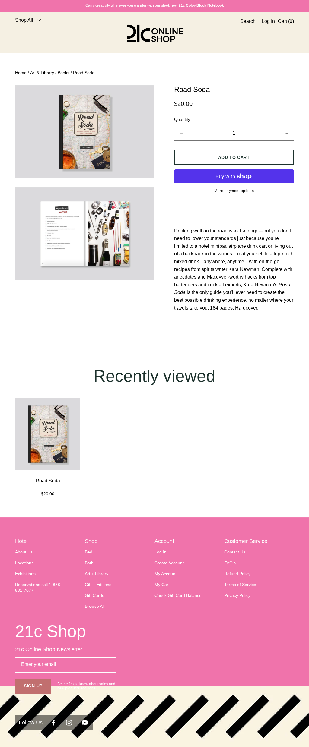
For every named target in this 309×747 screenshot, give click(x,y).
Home (21, 72)
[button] (246, 33)
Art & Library (42, 72)
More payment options (234, 191)
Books (63, 72)
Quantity (182, 119)
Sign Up (33, 685)
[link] (26, 33)
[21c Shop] (154, 33)
